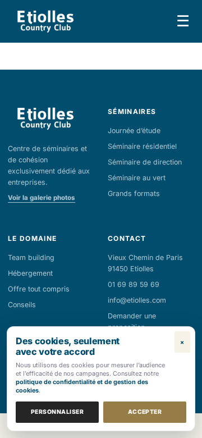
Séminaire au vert (137, 178)
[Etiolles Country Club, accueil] (45, 21)
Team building (31, 257)
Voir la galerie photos (41, 198)
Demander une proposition (132, 321)
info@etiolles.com (137, 300)
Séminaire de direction (145, 162)
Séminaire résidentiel (142, 146)
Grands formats (134, 193)
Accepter (145, 412)
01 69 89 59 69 (133, 284)
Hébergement (30, 273)
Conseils (22, 304)
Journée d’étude (134, 130)
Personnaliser (57, 412)
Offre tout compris (39, 289)
